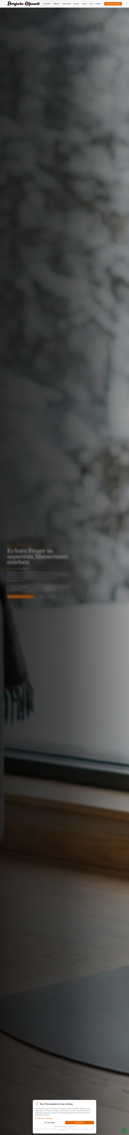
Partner (84, 4)
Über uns (76, 4)
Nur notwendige (50, 1122)
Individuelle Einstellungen (45, 1118)
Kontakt (97, 4)
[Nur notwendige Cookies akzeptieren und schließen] (94, 1102)
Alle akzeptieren (80, 1122)
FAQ (91, 4)
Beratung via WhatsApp (113, 4)
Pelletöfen (56, 4)
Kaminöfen (47, 4)
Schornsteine (67, 4)
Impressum (72, 1126)
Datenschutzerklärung (60, 1126)
